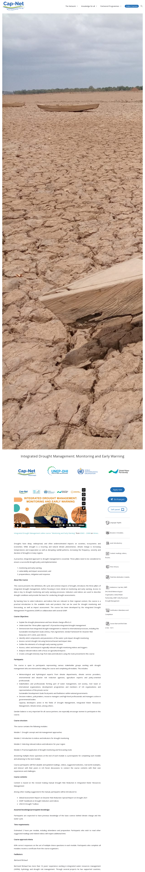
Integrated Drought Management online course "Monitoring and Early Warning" (44, 533)
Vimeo (95, 533)
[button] (132, 6)
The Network (70, 6)
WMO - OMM (85, 533)
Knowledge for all (88, 6)
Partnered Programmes (109, 6)
